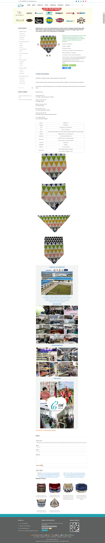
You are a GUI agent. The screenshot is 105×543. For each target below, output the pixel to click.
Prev (38, 44)
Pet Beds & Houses (22, 31)
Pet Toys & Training (22, 59)
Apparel (21, 43)
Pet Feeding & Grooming (23, 76)
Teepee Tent (22, 39)
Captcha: (38, 465)
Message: (38, 454)
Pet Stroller (22, 73)
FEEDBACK (60, 5)
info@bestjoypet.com (33, 1)
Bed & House (22, 33)
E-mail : (38, 449)
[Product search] (32, 88)
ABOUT (34, 5)
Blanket (21, 50)
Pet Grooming (22, 81)
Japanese (59, 535)
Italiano (48, 535)
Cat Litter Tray (22, 83)
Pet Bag (21, 69)
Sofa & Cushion (23, 35)
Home (35, 536)
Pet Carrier (22, 71)
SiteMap (69, 536)
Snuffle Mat (22, 61)
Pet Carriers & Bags (23, 67)
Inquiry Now (44, 530)
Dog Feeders (22, 78)
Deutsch (34, 535)
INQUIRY (66, 65)
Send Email (73, 65)
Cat (20, 57)
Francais (44, 535)
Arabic (68, 535)
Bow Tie (21, 47)
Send (37, 470)
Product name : (39, 440)
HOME (28, 5)
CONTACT (67, 5)
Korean (64, 535)
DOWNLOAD (53, 5)
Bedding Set (22, 37)
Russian (72, 535)
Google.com (51, 539)
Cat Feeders (22, 79)
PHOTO (46, 5)
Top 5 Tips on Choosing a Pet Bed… (26, 99)
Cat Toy (21, 65)
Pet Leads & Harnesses (23, 53)
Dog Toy (21, 63)
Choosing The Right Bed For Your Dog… (25, 96)
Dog (20, 55)
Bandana (68, 46)
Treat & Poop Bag (23, 49)
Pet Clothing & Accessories (24, 41)
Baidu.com (56, 539)
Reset (41, 470)
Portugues (53, 535)
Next (59, 44)
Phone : (38, 445)
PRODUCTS (40, 5)
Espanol (38, 535)
